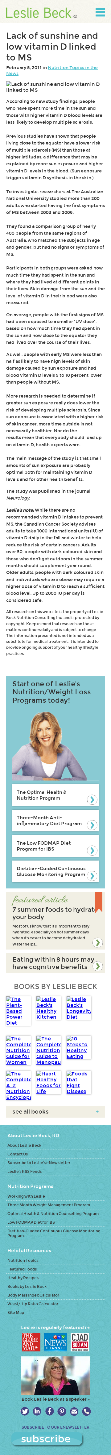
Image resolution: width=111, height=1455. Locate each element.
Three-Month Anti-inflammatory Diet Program (49, 820)
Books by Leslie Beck (27, 1286)
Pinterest (61, 1411)
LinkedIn (37, 1411)
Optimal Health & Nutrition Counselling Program (53, 1213)
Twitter (24, 1411)
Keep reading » (55, 921)
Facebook (49, 1411)
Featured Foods (22, 1269)
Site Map (15, 1312)
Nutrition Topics (22, 1260)
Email (74, 1411)
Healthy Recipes (23, 1277)
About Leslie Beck (24, 1145)
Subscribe (55, 1440)
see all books (55, 1111)
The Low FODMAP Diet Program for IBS (44, 846)
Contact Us (17, 1154)
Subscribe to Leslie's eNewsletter (38, 1162)
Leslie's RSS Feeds (24, 1171)
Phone (86, 1411)
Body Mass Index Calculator (33, 1295)
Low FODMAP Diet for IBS (31, 1222)
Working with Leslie (26, 1196)
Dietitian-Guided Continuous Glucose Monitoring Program (51, 871)
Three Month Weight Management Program (48, 1205)
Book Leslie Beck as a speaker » (56, 1399)
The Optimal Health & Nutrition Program (42, 795)
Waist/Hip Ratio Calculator (32, 1303)
